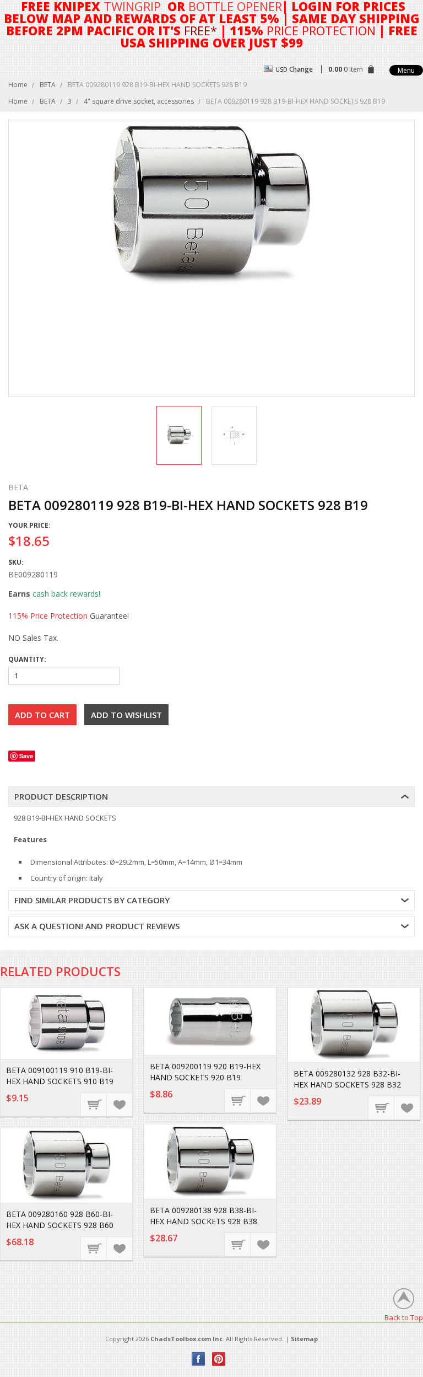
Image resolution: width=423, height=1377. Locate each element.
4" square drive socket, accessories (139, 101)
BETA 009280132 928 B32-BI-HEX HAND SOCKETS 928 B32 (347, 1079)
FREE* (200, 30)
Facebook (198, 1359)
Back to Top (403, 1317)
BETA (48, 84)
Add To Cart (94, 1104)
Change (301, 69)
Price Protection (321, 30)
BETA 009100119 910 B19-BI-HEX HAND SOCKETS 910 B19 (59, 1075)
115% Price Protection (48, 615)
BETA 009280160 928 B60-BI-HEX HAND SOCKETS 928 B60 (59, 1219)
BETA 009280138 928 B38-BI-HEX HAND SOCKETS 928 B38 (203, 1215)
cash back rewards (65, 593)
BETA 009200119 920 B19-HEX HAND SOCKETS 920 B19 (205, 1072)
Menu (406, 70)
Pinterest (219, 1359)
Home (18, 84)
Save (26, 756)
